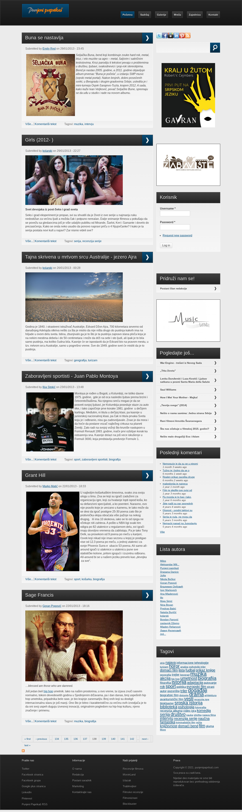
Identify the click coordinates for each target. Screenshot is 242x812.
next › (145, 738)
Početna (128, 14)
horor (174, 666)
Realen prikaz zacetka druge (179, 477)
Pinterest (27, 798)
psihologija (186, 707)
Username (168, 208)
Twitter (25, 768)
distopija (183, 695)
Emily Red (49, 48)
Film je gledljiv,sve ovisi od (177, 490)
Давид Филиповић (170, 630)
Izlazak (127, 780)
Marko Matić (50, 486)
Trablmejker (130, 786)
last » (27, 745)
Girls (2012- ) (39, 140)
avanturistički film (171, 699)
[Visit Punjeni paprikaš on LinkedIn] (176, 37)
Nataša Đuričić (168, 612)
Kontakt (213, 14)
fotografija (200, 707)
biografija (115, 459)
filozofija (165, 682)
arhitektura (210, 695)
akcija (165, 678)
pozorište (173, 691)
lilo (161, 597)
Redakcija (78, 774)
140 (113, 738)
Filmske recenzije (133, 792)
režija (199, 722)
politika (181, 687)
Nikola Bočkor (168, 579)
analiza (184, 666)
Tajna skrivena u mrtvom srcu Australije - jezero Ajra (81, 257)
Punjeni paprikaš (169, 568)
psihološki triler (197, 666)
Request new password (177, 235)
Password (167, 222)
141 (122, 738)
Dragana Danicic (169, 571)
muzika (78, 124)
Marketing (78, 786)
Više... (29, 124)
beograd (185, 674)
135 (66, 738)
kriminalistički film (185, 722)
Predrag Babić (168, 608)
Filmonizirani (130, 797)
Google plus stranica (34, 786)
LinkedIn (27, 792)
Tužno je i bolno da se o (176, 470)
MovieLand (129, 774)
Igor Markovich (168, 590)
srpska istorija (188, 702)
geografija (80, 360)
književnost (168, 726)
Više (162, 531)
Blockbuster (130, 803)
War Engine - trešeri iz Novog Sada (181, 362)
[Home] (45, 13)
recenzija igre (201, 699)
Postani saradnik (82, 780)
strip (162, 662)
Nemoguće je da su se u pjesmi (180, 463)
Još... (163, 634)
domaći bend (188, 726)
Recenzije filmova (133, 768)
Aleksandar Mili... (169, 564)
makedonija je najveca (175, 483)
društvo (178, 714)
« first (27, 738)
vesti (188, 698)
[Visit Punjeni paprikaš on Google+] (170, 37)
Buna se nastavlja (44, 37)
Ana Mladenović (169, 593)
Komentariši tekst (45, 124)
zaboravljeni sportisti (95, 459)
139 (104, 738)
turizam (92, 360)
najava (170, 662)
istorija (179, 682)
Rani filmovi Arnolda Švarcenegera (181, 421)
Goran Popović (52, 605)
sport (77, 459)
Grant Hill (35, 475)
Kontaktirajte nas (82, 792)
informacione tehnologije (192, 662)
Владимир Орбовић (171, 586)
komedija (204, 710)
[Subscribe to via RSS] (187, 37)
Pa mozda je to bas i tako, (177, 497)
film (202, 725)
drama (196, 694)
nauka (189, 715)
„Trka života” (168, 370)
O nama (77, 768)
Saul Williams (168, 389)
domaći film (169, 670)
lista (182, 670)
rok (162, 687)
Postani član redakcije (173, 288)
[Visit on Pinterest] (182, 37)
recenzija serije (92, 241)
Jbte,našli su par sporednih (178, 503)
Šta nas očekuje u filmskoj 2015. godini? (184, 428)
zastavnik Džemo (169, 623)
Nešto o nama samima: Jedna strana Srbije (186, 413)
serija (77, 241)
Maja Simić (166, 601)
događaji (197, 690)
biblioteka (168, 707)
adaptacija (195, 682)
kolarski (47, 150)
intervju (89, 124)
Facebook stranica (32, 774)
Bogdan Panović (169, 619)
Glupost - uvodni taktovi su (177, 510)
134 (57, 738)
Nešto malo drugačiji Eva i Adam (179, 436)
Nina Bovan (166, 604)
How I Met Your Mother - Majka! (179, 397)
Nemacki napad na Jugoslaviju (180, 523)
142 (132, 738)
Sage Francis (39, 595)
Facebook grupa (31, 780)
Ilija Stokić (49, 387)
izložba (198, 715)
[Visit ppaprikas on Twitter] (159, 37)
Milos (163, 560)
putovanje (210, 682)
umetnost (188, 678)
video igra (189, 710)
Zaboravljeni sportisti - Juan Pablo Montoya (71, 376)
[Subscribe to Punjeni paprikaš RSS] (23, 751)
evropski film (196, 687)
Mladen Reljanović (170, 626)
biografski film (169, 695)
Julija (163, 575)
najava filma (209, 715)
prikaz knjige (205, 670)
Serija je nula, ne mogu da (177, 516)
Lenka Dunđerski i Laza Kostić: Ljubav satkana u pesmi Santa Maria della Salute (185, 380)
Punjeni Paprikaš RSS (34, 804)
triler (183, 691)
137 (85, 738)
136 (76, 738)
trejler (175, 674)
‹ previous (41, 738)
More (163, 729)
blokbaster (167, 703)
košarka (87, 579)
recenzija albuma (171, 710)
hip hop (48, 691)
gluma (210, 726)
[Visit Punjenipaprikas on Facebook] (165, 37)
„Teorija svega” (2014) (173, 405)
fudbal (190, 670)
